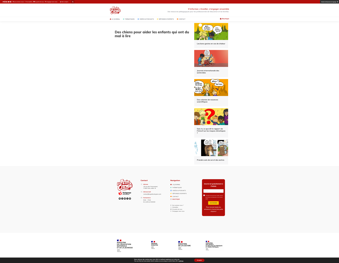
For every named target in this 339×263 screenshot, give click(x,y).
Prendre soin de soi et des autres (210, 160)
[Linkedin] (130, 199)
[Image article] (211, 31)
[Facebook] (120, 199)
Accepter (199, 260)
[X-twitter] (127, 199)
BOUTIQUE (176, 199)
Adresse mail (147, 192)
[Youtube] (125, 199)
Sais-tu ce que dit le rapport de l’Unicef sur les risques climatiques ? (211, 131)
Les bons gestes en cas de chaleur (211, 43)
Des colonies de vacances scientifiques (207, 101)
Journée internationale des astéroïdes (208, 71)
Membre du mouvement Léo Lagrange (328, 1)
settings (181, 261)
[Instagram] (122, 199)
